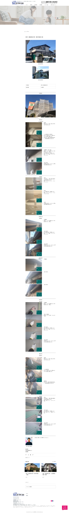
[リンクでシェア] (32, 454)
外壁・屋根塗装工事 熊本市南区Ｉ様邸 (32, 474)
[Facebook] (52, 500)
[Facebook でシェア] (25, 454)
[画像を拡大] (40, 106)
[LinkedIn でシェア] (30, 454)
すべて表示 (54, 461)
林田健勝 (26, 451)
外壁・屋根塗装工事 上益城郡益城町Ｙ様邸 (49, 474)
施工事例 (26, 449)
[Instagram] (51, 500)
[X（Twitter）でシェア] (28, 454)
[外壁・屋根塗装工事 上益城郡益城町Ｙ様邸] (49, 467)
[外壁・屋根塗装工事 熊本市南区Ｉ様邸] (32, 467)
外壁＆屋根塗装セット (28, 450)
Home (25, 31)
